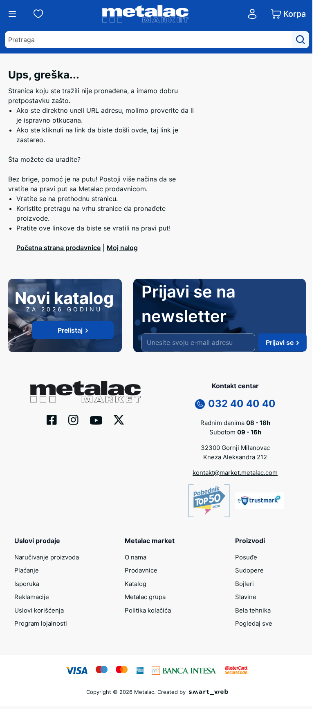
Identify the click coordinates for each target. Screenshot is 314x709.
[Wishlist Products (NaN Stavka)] (38, 14)
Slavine (245, 597)
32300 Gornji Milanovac (235, 448)
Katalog (135, 584)
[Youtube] (96, 419)
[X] (119, 419)
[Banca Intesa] (184, 670)
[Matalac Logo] (85, 391)
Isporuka (26, 584)
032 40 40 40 (242, 403)
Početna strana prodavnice (58, 248)
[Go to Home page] (146, 13)
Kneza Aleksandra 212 (235, 457)
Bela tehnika (253, 610)
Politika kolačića (148, 610)
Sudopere (249, 570)
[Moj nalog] (252, 14)
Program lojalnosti (40, 623)
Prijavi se (280, 342)
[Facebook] (52, 419)
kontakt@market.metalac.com (235, 472)
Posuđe (246, 557)
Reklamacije (31, 597)
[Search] (300, 39)
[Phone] (200, 403)
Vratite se (31, 199)
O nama (135, 557)
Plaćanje (26, 570)
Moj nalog (122, 248)
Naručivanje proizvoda (46, 557)
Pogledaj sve (253, 623)
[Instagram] (73, 419)
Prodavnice (141, 570)
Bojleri (244, 584)
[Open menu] (12, 14)
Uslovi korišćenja (39, 610)
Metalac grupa (145, 597)
